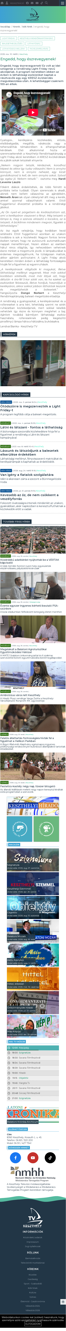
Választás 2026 (33, 1310)
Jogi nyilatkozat (32, 1246)
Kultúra (32, 1292)
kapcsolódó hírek (16, 394)
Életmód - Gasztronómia (33, 1301)
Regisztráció (17, 3)
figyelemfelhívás (39, 49)
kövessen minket (19, 1147)
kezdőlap (5, 26)
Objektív (23, 1078)
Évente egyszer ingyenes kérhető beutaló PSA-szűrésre (29, 607)
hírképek (9, 334)
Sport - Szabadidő (33, 1283)
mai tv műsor (17, 1041)
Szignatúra (24, 1052)
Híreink (16, 26)
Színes (4, 734)
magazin (14, 844)
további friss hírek (16, 521)
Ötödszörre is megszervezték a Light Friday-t (30, 408)
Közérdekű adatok (32, 1237)
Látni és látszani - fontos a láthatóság (31, 427)
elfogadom (33, 1324)
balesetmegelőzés (12, 43)
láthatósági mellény (13, 49)
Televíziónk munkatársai (33, 1262)
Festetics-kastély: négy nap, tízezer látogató (27, 786)
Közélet (5, 423)
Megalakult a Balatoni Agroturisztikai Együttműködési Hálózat (23, 651)
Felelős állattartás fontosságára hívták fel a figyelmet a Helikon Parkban (27, 740)
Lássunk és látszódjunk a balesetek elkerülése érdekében (29, 452)
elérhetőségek (18, 1129)
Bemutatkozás (32, 1258)
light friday (8, 38)
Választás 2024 (33, 1306)
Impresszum (33, 1242)
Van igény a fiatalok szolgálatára (27, 475)
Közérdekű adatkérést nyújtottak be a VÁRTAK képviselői (29, 561)
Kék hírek (27, 26)
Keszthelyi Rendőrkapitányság (36, 38)
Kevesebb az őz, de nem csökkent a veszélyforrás (29, 497)
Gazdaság (33, 1279)
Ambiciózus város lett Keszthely (20, 695)
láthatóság (33, 43)
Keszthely (23, 54)
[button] (5, 364)
